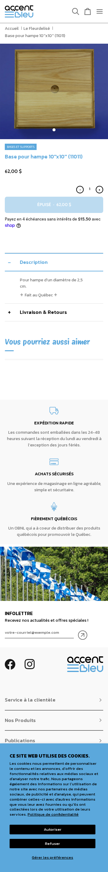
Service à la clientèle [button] (30, 700)
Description (34, 262)
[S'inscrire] (82, 635)
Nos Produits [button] (20, 720)
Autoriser (53, 829)
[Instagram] (30, 664)
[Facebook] (10, 664)
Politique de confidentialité (53, 814)
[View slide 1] (54, 91)
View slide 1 (54, 129)
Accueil (12, 28)
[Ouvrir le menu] (97, 11)
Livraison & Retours (43, 312)
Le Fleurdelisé (36, 28)
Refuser (52, 843)
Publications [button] (20, 740)
